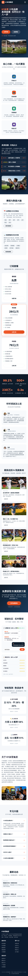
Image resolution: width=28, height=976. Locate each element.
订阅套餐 (3, 951)
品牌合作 (3, 958)
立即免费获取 (14, 603)
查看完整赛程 (8, 225)
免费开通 (14, 298)
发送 (22, 649)
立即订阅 (14, 332)
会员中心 (17, 945)
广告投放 (3, 964)
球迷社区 (17, 947)
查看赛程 (16, 32)
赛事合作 (3, 960)
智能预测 (3, 949)
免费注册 (17, 943)
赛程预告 (3, 947)
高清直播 (3, 943)
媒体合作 (3, 962)
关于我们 (17, 951)
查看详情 (6, 498)
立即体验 (6, 31)
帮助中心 (17, 949)
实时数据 (3, 945)
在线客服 (3, 966)
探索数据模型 (8, 251)
